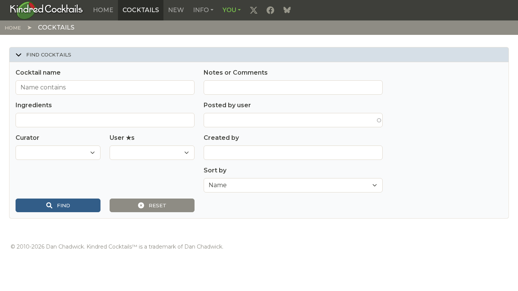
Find (62, 205)
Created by (221, 137)
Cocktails (140, 10)
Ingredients (34, 105)
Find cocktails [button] (48, 55)
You (229, 10)
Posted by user (227, 105)
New (176, 10)
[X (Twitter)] (253, 10)
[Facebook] (270, 10)
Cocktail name (38, 72)
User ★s (122, 137)
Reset (156, 205)
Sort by (215, 170)
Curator (27, 137)
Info (201, 10)
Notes (236, 72)
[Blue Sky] (287, 10)
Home (103, 10)
